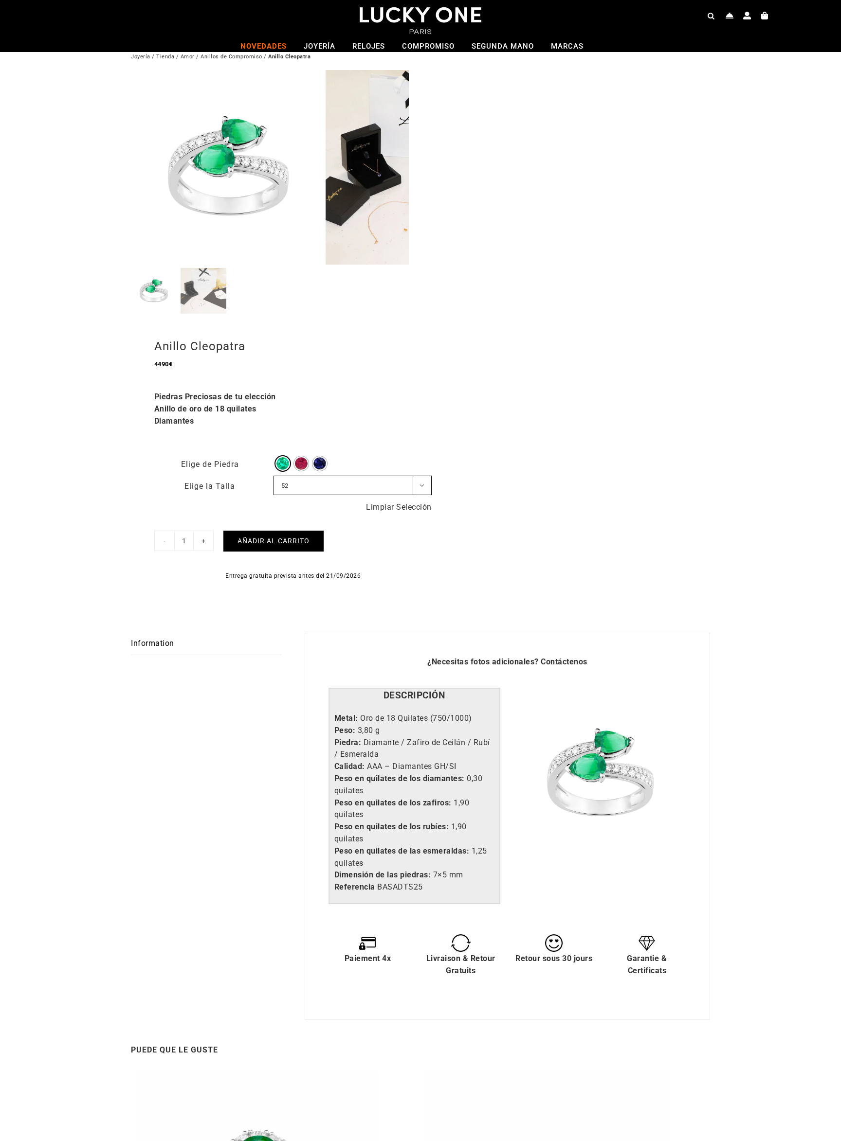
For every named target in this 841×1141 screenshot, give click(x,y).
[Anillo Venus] (257, 1076)
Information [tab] (152, 643)
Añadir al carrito (274, 541)
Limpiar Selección (399, 507)
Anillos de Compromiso (231, 56)
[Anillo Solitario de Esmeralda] (547, 1076)
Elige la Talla (209, 486)
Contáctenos (564, 661)
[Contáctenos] (730, 15)
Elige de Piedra (210, 464)
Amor (188, 56)
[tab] (414, 696)
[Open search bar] (711, 15)
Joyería (140, 56)
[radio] (282, 463)
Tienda (165, 56)
